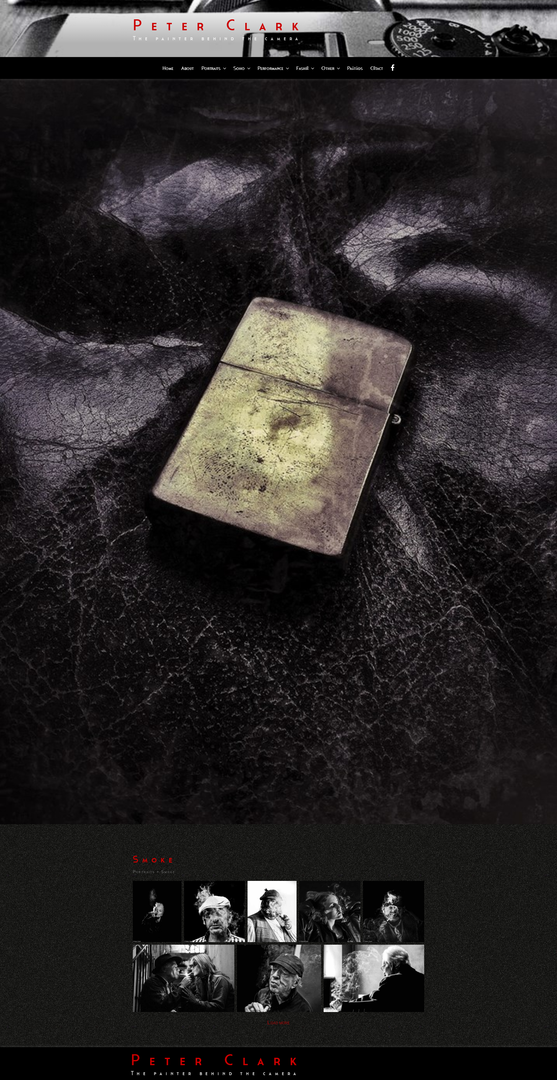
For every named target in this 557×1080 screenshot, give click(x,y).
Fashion (302, 68)
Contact (376, 68)
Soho (239, 68)
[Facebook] (392, 68)
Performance (270, 68)
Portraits (210, 68)
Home (167, 68)
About (187, 68)
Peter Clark (220, 25)
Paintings (355, 68)
